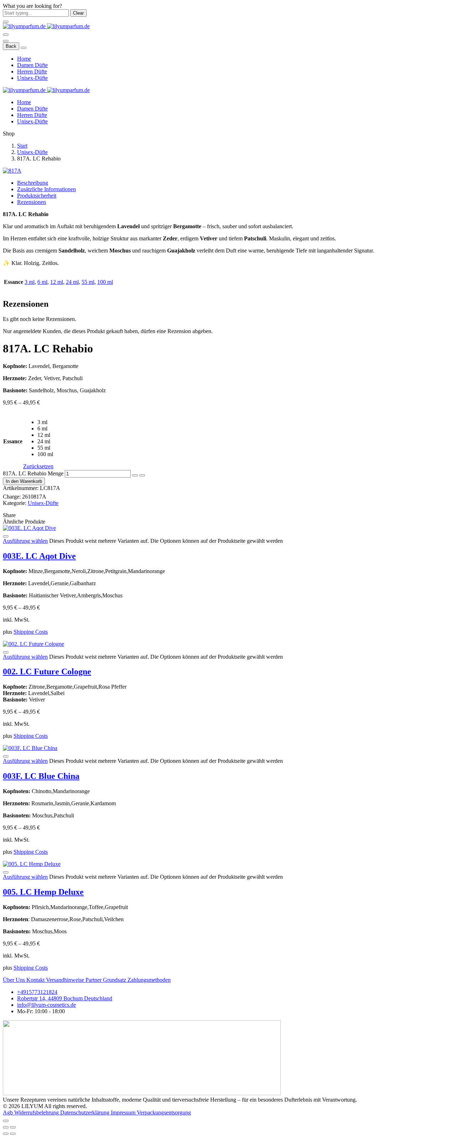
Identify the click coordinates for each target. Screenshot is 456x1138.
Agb (8, 1112)
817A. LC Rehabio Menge (33, 473)
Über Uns (14, 980)
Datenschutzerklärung (85, 1112)
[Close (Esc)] (6, 1127)
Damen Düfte (32, 65)
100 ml (105, 282)
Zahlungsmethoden (149, 980)
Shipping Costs (31, 632)
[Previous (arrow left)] (6, 1134)
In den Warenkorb (24, 481)
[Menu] (6, 35)
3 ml (30, 282)
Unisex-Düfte (32, 78)
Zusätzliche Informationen (46, 189)
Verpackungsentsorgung (164, 1112)
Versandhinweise (66, 980)
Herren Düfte (32, 71)
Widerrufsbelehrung (37, 1112)
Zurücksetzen (38, 466)
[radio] (45, 422)
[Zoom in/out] (13, 1127)
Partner (94, 980)
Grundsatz (115, 980)
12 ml (56, 282)
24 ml (72, 282)
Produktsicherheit (36, 196)
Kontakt (36, 980)
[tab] (235, 183)
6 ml (42, 282)
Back (11, 46)
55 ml (88, 282)
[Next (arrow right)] (13, 1134)
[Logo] (46, 26)
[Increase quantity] (142, 475)
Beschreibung (32, 183)
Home (24, 59)
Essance (12, 441)
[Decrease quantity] (135, 475)
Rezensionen (31, 202)
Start (22, 146)
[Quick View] (6, 536)
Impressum (124, 1112)
